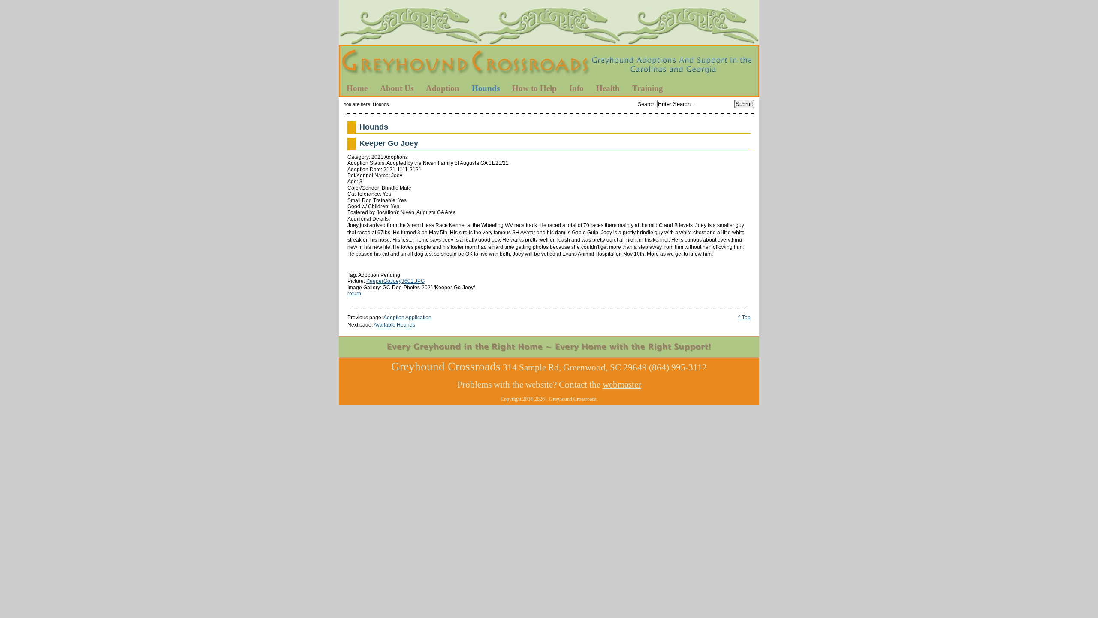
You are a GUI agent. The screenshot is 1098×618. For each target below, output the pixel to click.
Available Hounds (394, 325)
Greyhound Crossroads (549, 64)
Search (646, 104)
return (354, 294)
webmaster (622, 384)
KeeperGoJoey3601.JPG (395, 281)
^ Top (744, 318)
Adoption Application (407, 318)
